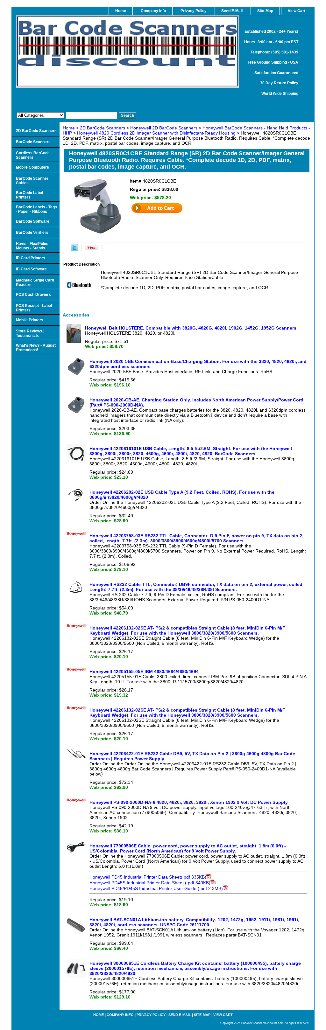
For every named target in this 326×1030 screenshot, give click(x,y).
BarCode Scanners (33, 142)
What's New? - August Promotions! (36, 347)
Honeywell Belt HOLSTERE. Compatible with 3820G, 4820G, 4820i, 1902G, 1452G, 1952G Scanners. (191, 328)
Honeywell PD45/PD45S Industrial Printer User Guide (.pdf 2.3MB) (156, 888)
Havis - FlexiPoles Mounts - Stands (32, 245)
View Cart (223, 1015)
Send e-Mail (179, 1015)
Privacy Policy (194, 11)
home (120, 11)
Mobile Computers (32, 167)
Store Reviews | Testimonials (30, 333)
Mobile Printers (29, 320)
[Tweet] (74, 249)
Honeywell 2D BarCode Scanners (163, 127)
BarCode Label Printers (29, 195)
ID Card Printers (30, 258)
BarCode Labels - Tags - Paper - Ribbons (36, 209)
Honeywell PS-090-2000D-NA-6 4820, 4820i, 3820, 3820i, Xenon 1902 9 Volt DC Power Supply (188, 802)
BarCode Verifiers (32, 232)
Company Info (153, 11)
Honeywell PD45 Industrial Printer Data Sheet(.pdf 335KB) (147, 877)
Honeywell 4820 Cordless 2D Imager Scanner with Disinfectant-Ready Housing (156, 133)
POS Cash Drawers (33, 294)
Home (69, 127)
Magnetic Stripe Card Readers (35, 282)
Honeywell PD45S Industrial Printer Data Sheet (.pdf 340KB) (149, 882)
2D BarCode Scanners (102, 127)
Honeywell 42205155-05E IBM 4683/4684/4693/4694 (144, 671)
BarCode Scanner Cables (32, 180)
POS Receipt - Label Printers (34, 307)
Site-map (202, 1015)
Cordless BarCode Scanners (33, 155)
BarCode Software (32, 221)
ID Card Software (31, 269)
